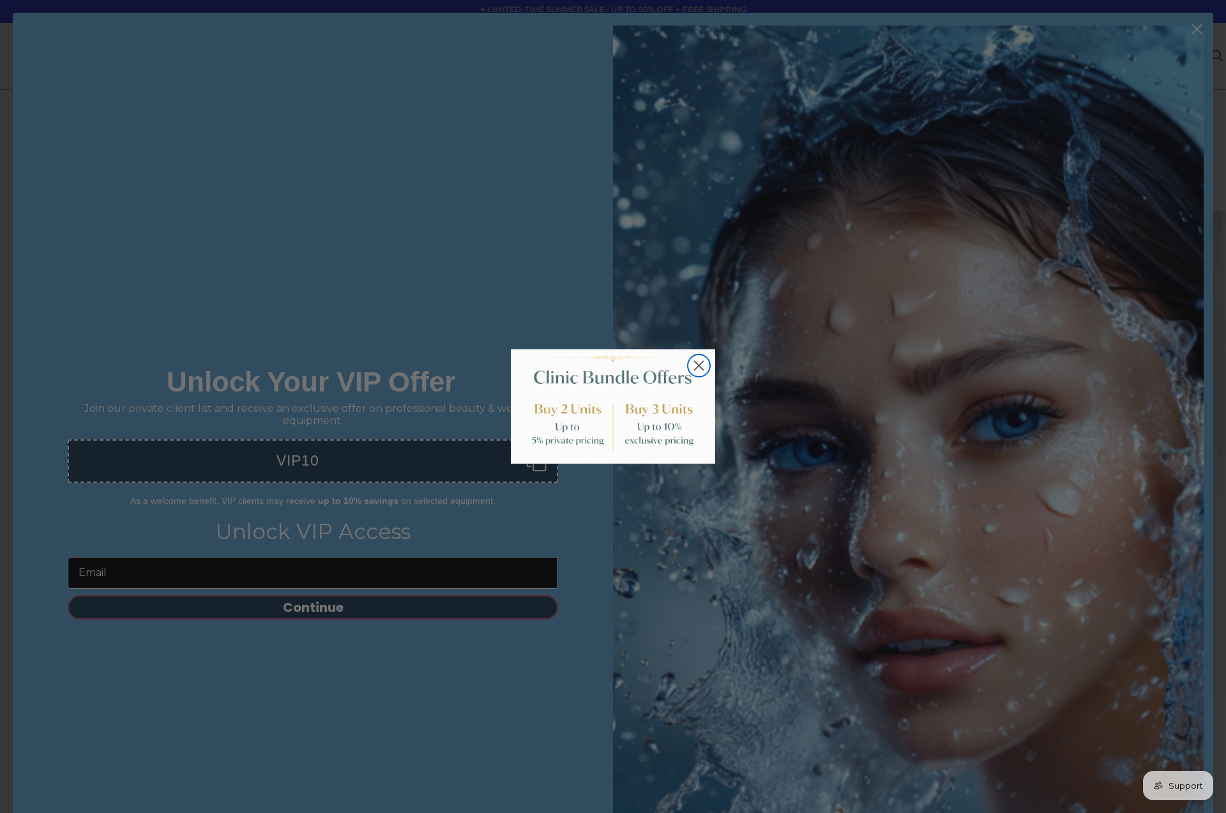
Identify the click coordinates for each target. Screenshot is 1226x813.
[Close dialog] (699, 365)
